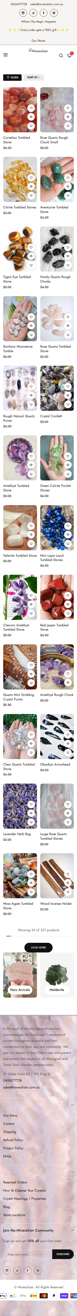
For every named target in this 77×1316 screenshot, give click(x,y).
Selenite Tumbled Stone (20, 555)
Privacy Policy (13, 1148)
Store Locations (14, 1214)
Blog (6, 1206)
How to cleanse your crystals (24, 1190)
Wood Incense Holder (56, 904)
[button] (31, 108)
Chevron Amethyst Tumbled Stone (16, 627)
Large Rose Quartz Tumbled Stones (53, 836)
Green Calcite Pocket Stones (55, 488)
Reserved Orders (15, 1182)
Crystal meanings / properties (24, 1198)
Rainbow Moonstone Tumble (18, 348)
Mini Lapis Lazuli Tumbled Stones (52, 557)
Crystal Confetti (51, 416)
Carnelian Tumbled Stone (16, 140)
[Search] (61, 55)
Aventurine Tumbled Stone (54, 209)
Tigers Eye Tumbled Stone (17, 279)
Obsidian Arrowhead (55, 764)
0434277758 (12, 1080)
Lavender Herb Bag (17, 834)
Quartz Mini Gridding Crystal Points (18, 697)
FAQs (7, 1156)
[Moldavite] (20, 975)
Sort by (32, 77)
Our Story (10, 1115)
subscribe (63, 1254)
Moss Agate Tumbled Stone (18, 906)
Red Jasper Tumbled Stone (54, 627)
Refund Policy (13, 1139)
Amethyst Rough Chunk (56, 695)
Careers (8, 1123)
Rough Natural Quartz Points (19, 418)
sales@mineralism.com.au (21, 1087)
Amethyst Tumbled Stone (16, 488)
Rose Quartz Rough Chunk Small (54, 140)
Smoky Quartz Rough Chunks (55, 279)
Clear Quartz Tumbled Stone (19, 766)
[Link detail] (23, 13)
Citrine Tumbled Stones (19, 207)
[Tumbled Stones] (57, 975)
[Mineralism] (38, 55)
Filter (14, 77)
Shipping (9, 1131)
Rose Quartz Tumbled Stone (55, 348)
